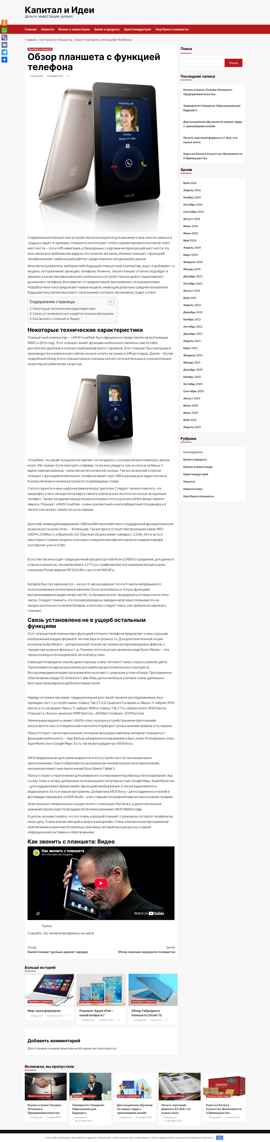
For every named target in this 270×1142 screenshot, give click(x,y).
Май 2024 (189, 240)
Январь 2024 (192, 269)
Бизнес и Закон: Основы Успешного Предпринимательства (207, 92)
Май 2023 (189, 297)
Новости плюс (193, 488)
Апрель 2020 (192, 427)
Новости (47, 29)
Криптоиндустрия (137, 29)
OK (219, 1137)
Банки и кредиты (107, 29)
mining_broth (36, 76)
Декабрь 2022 (193, 312)
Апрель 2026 (192, 190)
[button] (109, 302)
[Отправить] (4, 59)
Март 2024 (190, 254)
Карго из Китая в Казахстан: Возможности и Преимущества (212, 156)
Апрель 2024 (192, 247)
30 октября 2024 (83, 1121)
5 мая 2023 (156, 1020)
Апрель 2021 (192, 341)
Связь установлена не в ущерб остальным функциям (73, 313)
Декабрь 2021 (193, 333)
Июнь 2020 (190, 412)
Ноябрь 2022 (192, 319)
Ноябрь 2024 (192, 197)
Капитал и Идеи (59, 9)
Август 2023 (191, 290)
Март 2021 (190, 348)
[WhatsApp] (4, 30)
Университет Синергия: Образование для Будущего (211, 108)
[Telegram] (4, 52)
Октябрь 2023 (192, 283)
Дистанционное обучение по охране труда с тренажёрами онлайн (212, 124)
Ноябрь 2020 (192, 376)
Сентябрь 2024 (193, 211)
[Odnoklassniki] (4, 23)
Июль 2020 (190, 405)
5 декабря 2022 (55, 76)
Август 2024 (191, 218)
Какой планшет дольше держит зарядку (58, 949)
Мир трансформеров (44, 1011)
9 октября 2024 (144, 1117)
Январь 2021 (192, 362)
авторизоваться (104, 1048)
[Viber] (4, 37)
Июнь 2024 (190, 233)
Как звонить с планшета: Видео (56, 319)
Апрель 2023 (192, 305)
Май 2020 (189, 419)
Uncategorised (193, 452)
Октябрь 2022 (192, 326)
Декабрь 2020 (193, 369)
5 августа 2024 (232, 1117)
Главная (31, 29)
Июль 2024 (190, 226)
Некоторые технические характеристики (64, 308)
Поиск (186, 49)
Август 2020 (191, 398)
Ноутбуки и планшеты (172, 29)
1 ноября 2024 (54, 1117)
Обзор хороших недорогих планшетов (146, 949)
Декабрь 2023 (193, 276)
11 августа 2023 (54, 1015)
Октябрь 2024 (192, 204)
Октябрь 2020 (192, 384)
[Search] (243, 29)
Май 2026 (189, 183)
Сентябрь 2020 (193, 391)
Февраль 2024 (193, 262)
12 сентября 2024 (172, 1121)
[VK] (4, 45)
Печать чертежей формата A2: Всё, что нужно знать (210, 140)
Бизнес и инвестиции (74, 29)
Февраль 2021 (193, 355)
